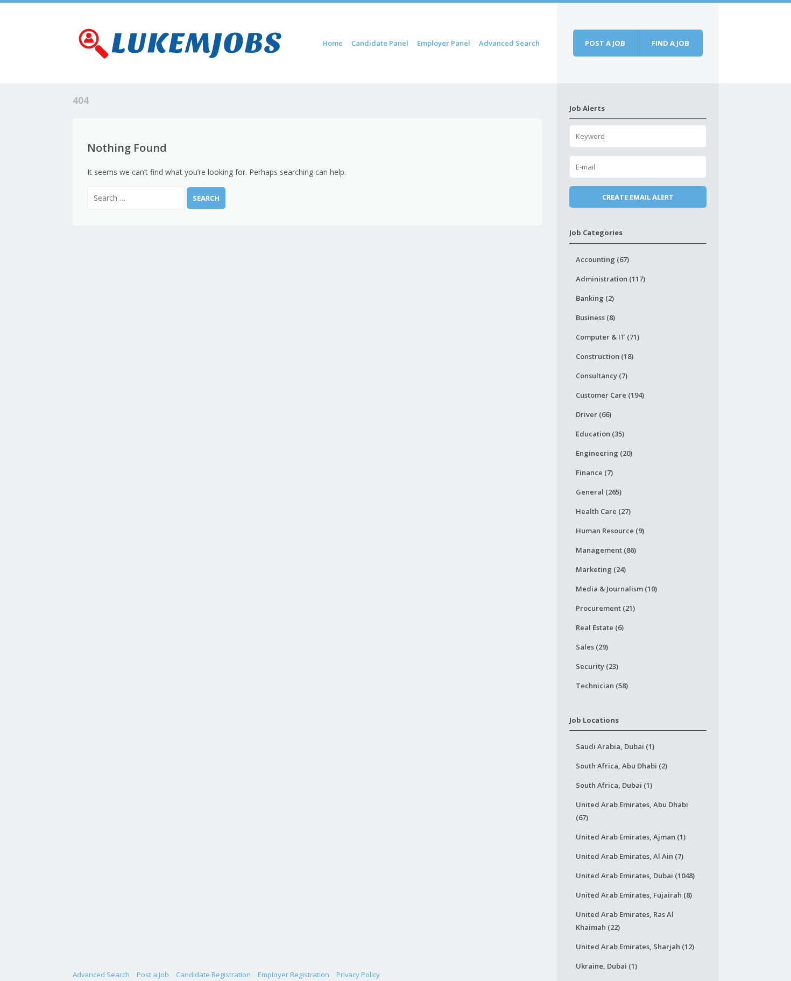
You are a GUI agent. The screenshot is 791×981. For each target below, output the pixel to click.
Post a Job (153, 974)
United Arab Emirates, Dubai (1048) (635, 875)
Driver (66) (593, 414)
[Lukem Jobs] (180, 41)
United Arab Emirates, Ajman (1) (631, 837)
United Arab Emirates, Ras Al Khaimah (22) (625, 920)
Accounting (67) (602, 259)
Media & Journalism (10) (616, 589)
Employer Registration (293, 974)
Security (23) (597, 666)
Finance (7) (594, 472)
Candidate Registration (213, 974)
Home (332, 43)
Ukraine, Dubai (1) (606, 966)
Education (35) (600, 434)
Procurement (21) (605, 608)
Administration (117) (610, 279)
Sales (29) (592, 647)
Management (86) (606, 550)
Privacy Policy (358, 974)
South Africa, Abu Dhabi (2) (621, 766)
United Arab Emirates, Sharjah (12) (635, 946)
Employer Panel (443, 43)
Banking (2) (595, 298)
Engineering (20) (604, 453)
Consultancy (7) (601, 375)
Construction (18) (604, 356)
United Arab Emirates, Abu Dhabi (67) (632, 811)
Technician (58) (602, 685)
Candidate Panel (379, 43)
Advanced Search (509, 43)
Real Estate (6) (600, 627)
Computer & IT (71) (607, 337)
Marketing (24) (601, 569)
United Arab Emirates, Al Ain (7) (629, 856)
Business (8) (595, 317)
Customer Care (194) (610, 395)
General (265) (599, 492)
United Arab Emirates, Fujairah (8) (634, 895)
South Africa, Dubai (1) (614, 785)
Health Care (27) (603, 511)
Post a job (605, 43)
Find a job (670, 43)
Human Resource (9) (610, 530)
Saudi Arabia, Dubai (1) (615, 746)
